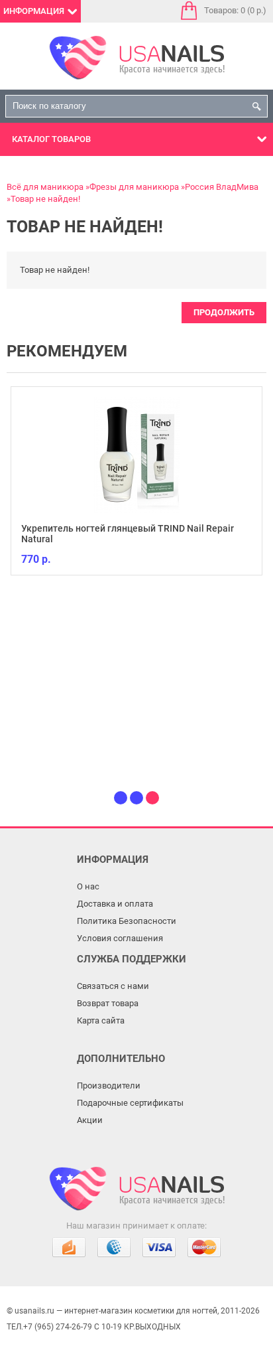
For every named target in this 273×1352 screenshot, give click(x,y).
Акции (90, 1120)
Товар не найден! (45, 199)
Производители (108, 1085)
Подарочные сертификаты (130, 1103)
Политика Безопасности (126, 921)
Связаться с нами (113, 986)
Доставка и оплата (115, 904)
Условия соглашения (120, 938)
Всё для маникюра (45, 187)
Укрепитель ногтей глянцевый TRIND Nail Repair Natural (127, 533)
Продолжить (223, 312)
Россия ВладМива (221, 187)
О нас (88, 886)
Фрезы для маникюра (134, 187)
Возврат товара (107, 1003)
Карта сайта (101, 1020)
